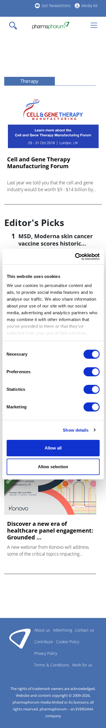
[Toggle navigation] (15, 25)
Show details (75, 430)
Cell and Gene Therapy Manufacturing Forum (38, 163)
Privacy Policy (45, 653)
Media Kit (89, 5)
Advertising (62, 630)
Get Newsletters (56, 5)
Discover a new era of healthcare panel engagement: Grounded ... (50, 530)
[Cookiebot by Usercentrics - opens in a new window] (75, 256)
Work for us (82, 665)
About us (42, 630)
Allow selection (53, 466)
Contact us (84, 630)
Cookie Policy (67, 641)
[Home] (51, 25)
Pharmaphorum (19, 638)
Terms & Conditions (51, 665)
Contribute (43, 641)
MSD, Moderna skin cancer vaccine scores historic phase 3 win (55, 243)
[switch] (91, 371)
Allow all (53, 448)
